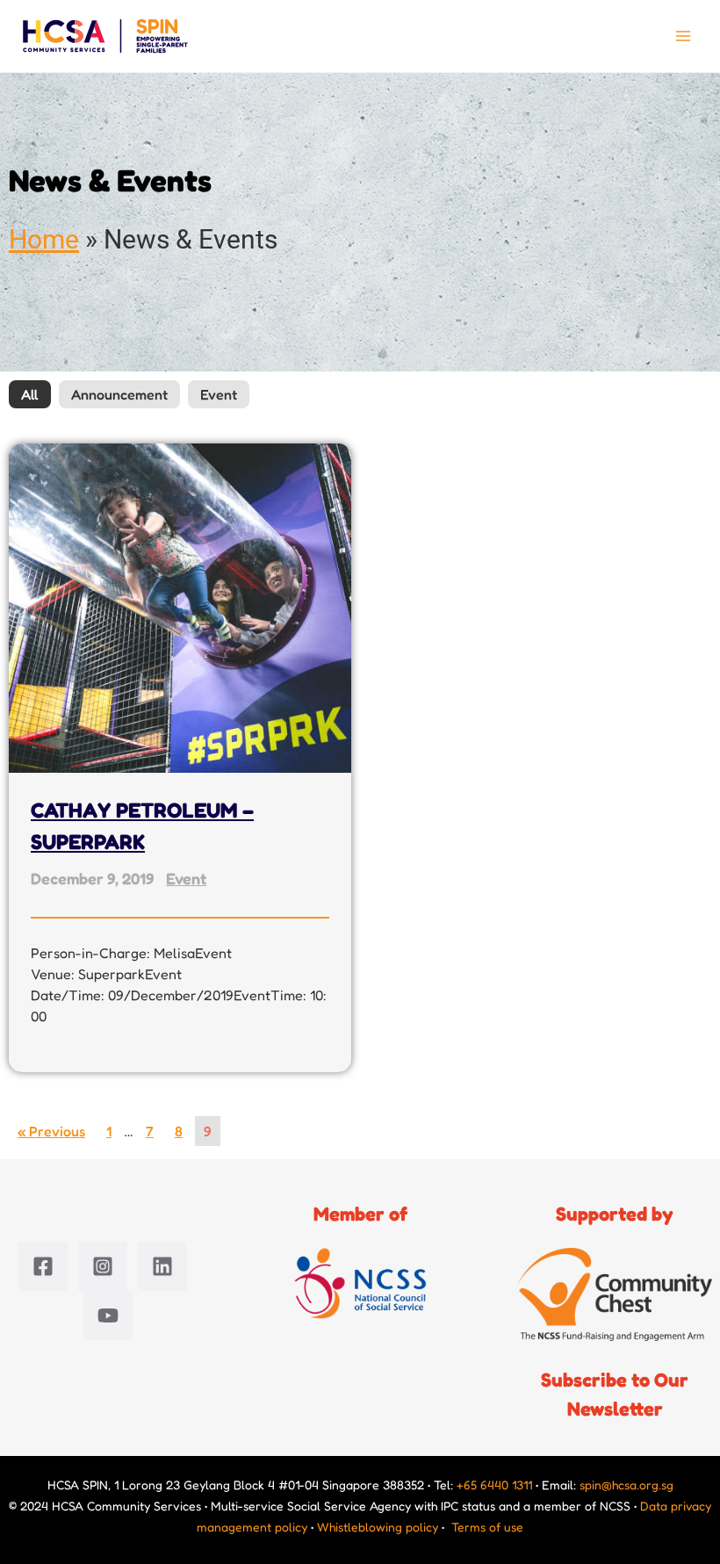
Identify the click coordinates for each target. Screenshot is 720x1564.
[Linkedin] (162, 1266)
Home (44, 239)
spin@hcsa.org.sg (626, 1484)
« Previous (51, 1131)
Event (218, 394)
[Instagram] (102, 1266)
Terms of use (487, 1526)
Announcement (119, 394)
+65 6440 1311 (494, 1484)
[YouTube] (108, 1315)
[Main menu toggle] (683, 36)
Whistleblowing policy (377, 1526)
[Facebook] (43, 1266)
